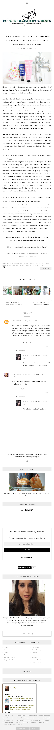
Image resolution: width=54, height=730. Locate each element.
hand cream (24, 263)
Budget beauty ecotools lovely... (14, 303)
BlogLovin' (24, 253)
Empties (34, 652)
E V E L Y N (28, 355)
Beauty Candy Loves (20, 389)
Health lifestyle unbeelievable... (41, 303)
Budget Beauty (9, 660)
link (10, 159)
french (16, 263)
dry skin (10, 263)
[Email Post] (4, 267)
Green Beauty (36, 650)
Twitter (43, 253)
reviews (12, 265)
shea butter (20, 265)
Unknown (16, 321)
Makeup (6, 650)
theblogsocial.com (22, 374)
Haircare (6, 655)
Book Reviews (36, 662)
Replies (21, 351)
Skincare (7, 652)
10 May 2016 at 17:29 (31, 321)
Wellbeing (35, 657)
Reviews (6, 647)
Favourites (35, 647)
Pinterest (32, 256)
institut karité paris (37, 263)
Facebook (34, 253)
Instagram (23, 256)
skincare (29, 265)
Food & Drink (36, 660)
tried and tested (39, 265)
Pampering (35, 655)
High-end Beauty (9, 657)
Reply (47, 346)
